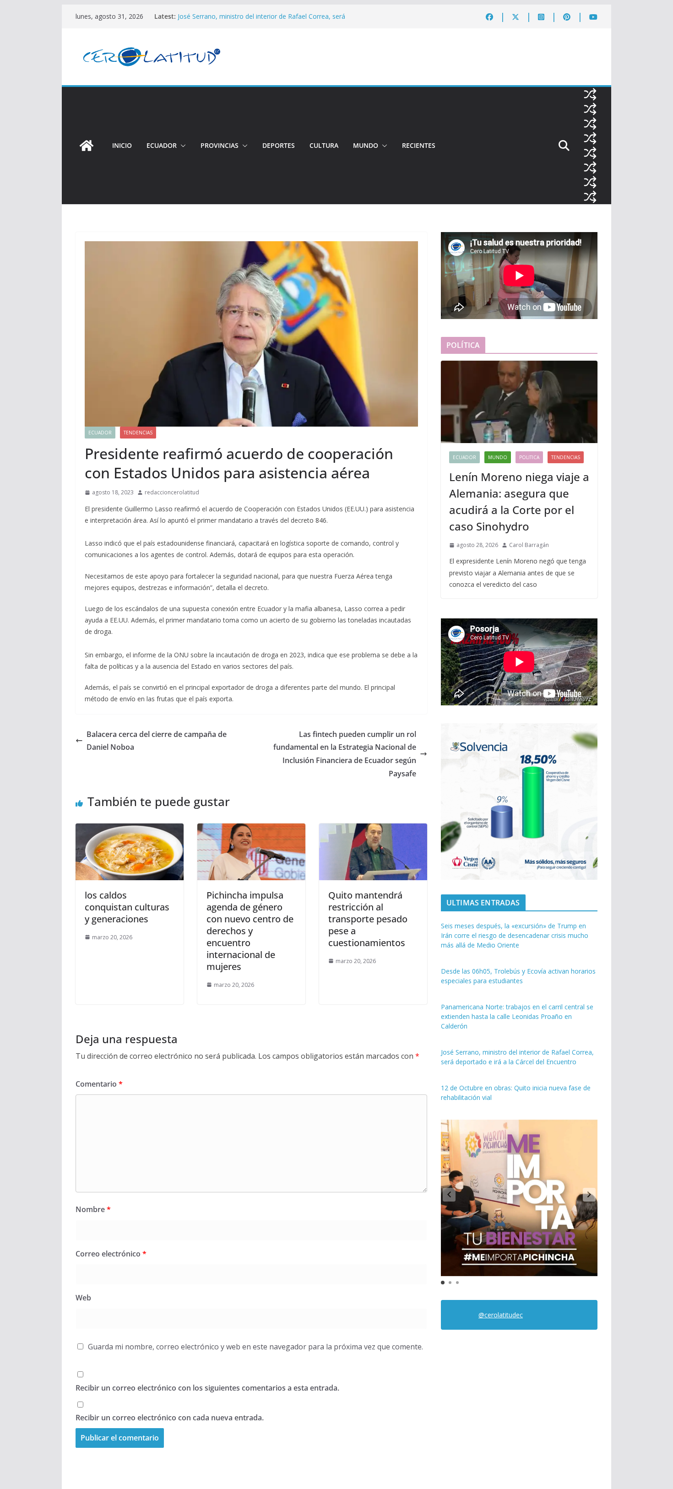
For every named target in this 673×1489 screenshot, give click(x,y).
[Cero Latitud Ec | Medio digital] (86, 145)
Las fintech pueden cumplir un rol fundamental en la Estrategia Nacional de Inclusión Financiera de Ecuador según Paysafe (344, 754)
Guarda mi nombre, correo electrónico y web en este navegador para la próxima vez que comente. (255, 1347)
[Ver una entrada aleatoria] (590, 94)
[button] (181, 145)
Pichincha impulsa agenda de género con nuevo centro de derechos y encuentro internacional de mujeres (249, 931)
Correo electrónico (111, 1254)
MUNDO (365, 145)
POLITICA (529, 457)
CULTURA (323, 145)
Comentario (99, 1084)
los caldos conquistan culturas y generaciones (127, 907)
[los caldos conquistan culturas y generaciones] (130, 830)
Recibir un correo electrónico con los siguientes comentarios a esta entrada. (207, 1388)
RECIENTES (418, 145)
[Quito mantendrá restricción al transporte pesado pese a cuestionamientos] (373, 830)
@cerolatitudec (500, 1314)
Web (83, 1298)
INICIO (122, 145)
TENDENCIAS (138, 432)
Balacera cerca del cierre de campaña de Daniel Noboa (157, 741)
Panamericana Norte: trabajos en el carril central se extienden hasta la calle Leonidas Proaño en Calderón (269, 21)
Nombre (93, 1209)
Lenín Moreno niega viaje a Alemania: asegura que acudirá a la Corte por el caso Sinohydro (519, 501)
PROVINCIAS (220, 145)
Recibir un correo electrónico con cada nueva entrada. (170, 1418)
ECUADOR (162, 145)
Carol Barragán (529, 545)
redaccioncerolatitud (172, 492)
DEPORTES (278, 145)
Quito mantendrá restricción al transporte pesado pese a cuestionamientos (367, 919)
